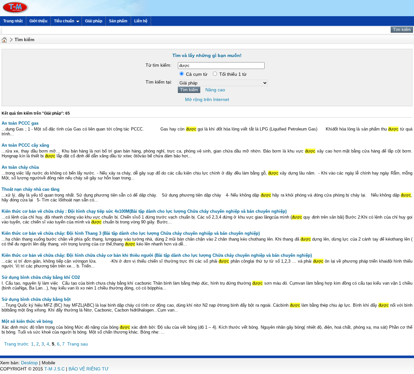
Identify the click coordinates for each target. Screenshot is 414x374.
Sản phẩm (118, 21)
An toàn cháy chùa (20, 167)
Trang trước (16, 343)
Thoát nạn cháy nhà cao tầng (31, 189)
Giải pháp (93, 21)
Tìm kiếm (24, 39)
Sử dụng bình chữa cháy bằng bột (36, 299)
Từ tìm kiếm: (158, 65)
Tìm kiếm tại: (159, 82)
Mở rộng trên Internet (207, 99)
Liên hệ (140, 21)
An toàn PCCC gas (20, 123)
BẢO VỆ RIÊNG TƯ (89, 368)
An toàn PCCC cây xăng (25, 145)
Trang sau (77, 343)
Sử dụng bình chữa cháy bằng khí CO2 (41, 277)
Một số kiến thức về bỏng (27, 321)
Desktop (29, 362)
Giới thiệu (38, 21)
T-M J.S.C (54, 368)
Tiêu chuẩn (64, 21)
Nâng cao (215, 89)
